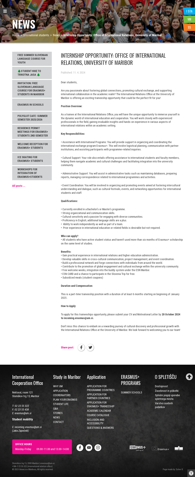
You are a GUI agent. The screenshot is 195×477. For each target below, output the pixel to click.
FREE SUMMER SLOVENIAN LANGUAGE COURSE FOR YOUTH (33, 58)
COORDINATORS (62, 395)
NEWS (56, 417)
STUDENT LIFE (61, 404)
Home (16, 35)
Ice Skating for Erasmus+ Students (30, 159)
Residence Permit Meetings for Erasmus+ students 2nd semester (33, 131)
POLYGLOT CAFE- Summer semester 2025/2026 (33, 117)
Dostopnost (161, 386)
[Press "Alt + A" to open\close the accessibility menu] (191, 473)
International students (36, 35)
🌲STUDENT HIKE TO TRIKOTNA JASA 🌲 (29, 72)
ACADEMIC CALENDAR (99, 410)
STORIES (58, 413)
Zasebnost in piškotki (167, 390)
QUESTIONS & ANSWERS (100, 427)
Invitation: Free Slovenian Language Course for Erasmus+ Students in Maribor (31, 89)
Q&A (55, 408)
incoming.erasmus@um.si (28, 427)
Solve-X (179, 469)
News (56, 35)
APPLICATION (60, 390)
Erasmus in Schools (31, 104)
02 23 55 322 (22, 405)
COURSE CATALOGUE (98, 415)
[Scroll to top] (189, 376)
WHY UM (58, 386)
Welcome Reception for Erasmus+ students (33, 145)
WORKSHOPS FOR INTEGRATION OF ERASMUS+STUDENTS (30, 173)
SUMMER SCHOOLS (131, 392)
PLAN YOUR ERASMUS (65, 399)
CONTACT (58, 422)
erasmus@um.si (23, 413)
